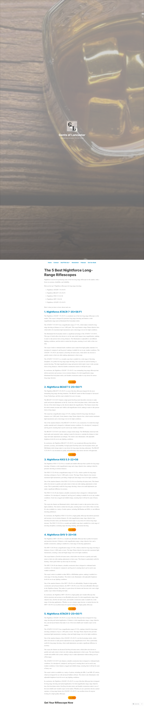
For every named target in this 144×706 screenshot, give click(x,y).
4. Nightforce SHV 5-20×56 (60, 534)
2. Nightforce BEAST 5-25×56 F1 (63, 386)
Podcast (83, 262)
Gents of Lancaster (72, 135)
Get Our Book (92, 262)
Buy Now (72, 382)
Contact (56, 262)
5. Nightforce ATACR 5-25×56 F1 (63, 613)
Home (50, 262)
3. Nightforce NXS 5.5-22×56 (61, 459)
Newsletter (75, 262)
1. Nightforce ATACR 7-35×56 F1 (63, 311)
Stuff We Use (65, 262)
